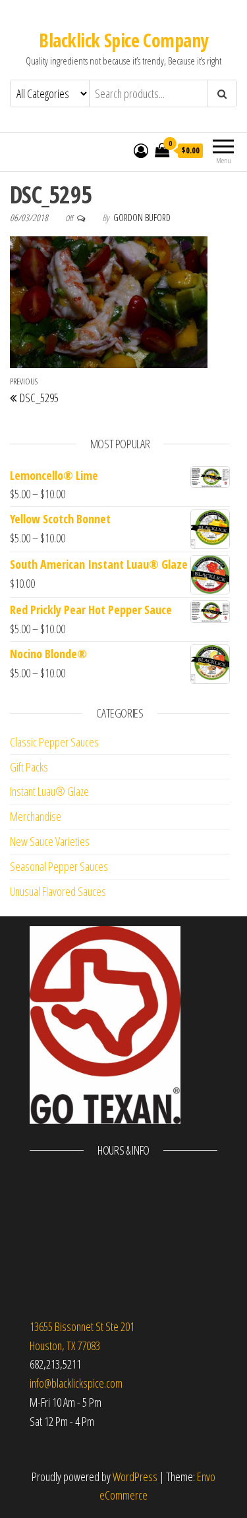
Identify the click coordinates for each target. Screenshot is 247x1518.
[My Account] (141, 150)
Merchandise (35, 816)
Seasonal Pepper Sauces (59, 866)
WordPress (135, 1476)
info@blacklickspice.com (76, 1383)
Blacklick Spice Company (123, 40)
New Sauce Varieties (50, 841)
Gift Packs (29, 767)
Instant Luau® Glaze (49, 791)
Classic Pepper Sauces (54, 742)
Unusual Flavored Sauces (58, 891)
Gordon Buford (142, 217)
